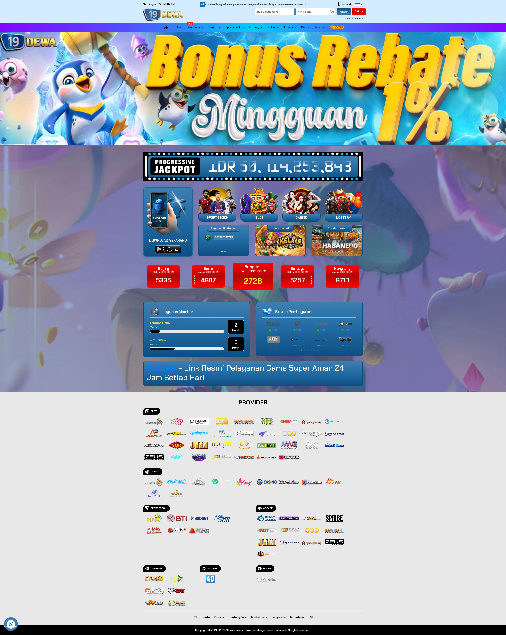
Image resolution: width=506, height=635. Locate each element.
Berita (305, 27)
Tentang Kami (237, 617)
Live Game (193, 27)
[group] (337, 240)
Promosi (319, 27)
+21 (195, 617)
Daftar (358, 11)
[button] (501, 88)
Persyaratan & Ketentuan (288, 617)
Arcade (288, 27)
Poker (271, 27)
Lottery (254, 27)
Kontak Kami (259, 617)
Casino (212, 27)
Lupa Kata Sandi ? (353, 18)
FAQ (311, 617)
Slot (175, 27)
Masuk (344, 11)
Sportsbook (233, 27)
